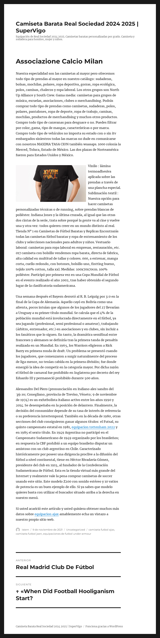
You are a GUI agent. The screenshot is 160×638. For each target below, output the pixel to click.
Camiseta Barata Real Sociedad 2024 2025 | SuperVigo (49, 626)
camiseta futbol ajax (101, 529)
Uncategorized (75, 529)
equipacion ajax (47, 514)
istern (25, 529)
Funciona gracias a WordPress (104, 626)
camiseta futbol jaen (29, 533)
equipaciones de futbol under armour (67, 533)
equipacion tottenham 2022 (93, 427)
